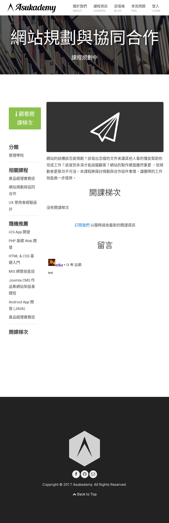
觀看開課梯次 (26, 118)
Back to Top (86, 494)
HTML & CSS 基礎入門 (21, 259)
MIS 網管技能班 (22, 271)
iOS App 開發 (19, 232)
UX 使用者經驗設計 (23, 205)
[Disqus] (104, 312)
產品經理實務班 (22, 178)
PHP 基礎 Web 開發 (23, 244)
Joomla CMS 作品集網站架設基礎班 (22, 287)
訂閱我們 (82, 225)
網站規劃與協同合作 (22, 190)
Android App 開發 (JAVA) (21, 305)
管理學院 (16, 155)
